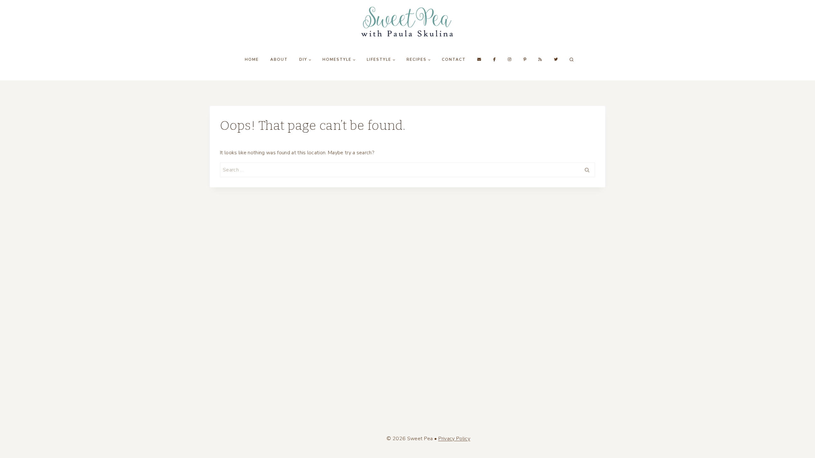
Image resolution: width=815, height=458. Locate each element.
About (279, 59)
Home (252, 59)
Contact (454, 59)
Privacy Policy (454, 438)
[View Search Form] (571, 59)
